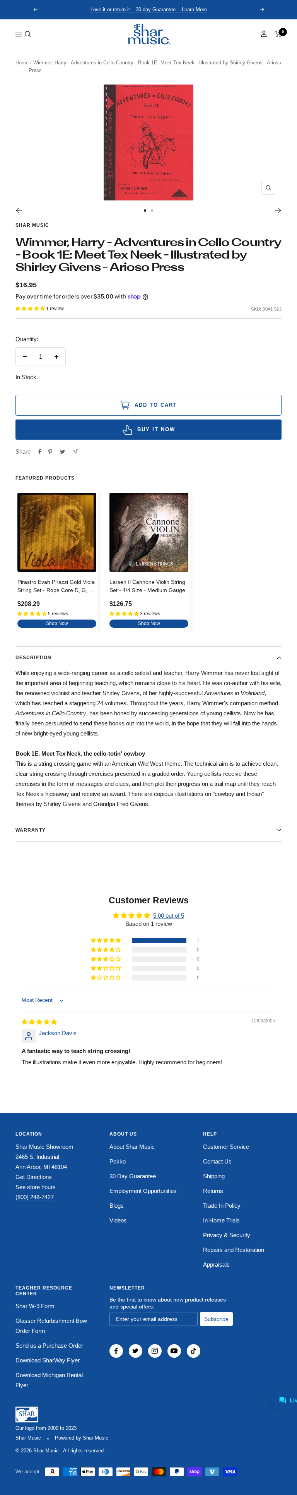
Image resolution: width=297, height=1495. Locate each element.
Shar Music (32, 225)
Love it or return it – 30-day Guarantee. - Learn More (148, 9)
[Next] (278, 210)
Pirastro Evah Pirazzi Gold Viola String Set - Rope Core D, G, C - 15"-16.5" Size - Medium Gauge (56, 587)
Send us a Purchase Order (49, 1345)
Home (22, 63)
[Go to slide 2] (152, 210)
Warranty (30, 830)
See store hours (35, 1187)
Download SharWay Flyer (47, 1360)
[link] (148, 34)
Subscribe (216, 1319)
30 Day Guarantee (132, 1176)
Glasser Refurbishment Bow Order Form (51, 1325)
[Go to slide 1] (145, 210)
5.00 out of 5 (168, 915)
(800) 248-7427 (34, 1197)
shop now (57, 623)
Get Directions (33, 1177)
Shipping (214, 1176)
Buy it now (156, 429)
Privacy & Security (226, 1235)
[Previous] (18, 210)
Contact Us (217, 1161)
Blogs (116, 1205)
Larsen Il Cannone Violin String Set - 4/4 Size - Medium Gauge (147, 586)
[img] (39, 1022)
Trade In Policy (222, 1205)
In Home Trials (221, 1220)
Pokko (117, 1161)
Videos (118, 1220)
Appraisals (216, 1264)
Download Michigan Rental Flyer (49, 1380)
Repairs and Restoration (233, 1249)
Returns (213, 1191)
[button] (28, 34)
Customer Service (226, 1146)
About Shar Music (132, 1146)
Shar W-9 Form (35, 1306)
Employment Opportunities (143, 1191)
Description (33, 657)
